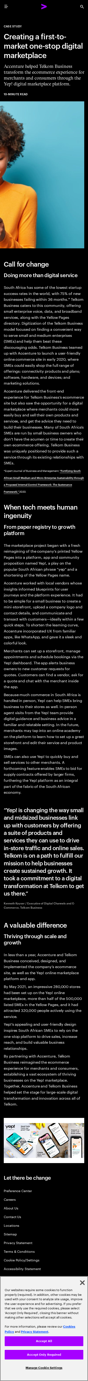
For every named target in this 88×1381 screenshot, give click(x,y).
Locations (11, 1225)
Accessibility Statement (22, 1268)
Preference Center (18, 1190)
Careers (10, 1199)
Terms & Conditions (19, 1251)
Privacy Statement (18, 1242)
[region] (44, 1328)
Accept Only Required (44, 1354)
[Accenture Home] (44, 6)
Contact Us (12, 1216)
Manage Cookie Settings (44, 1367)
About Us (11, 1207)
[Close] (82, 1283)
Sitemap (10, 1233)
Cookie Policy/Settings (21, 1259)
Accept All (44, 1341)
